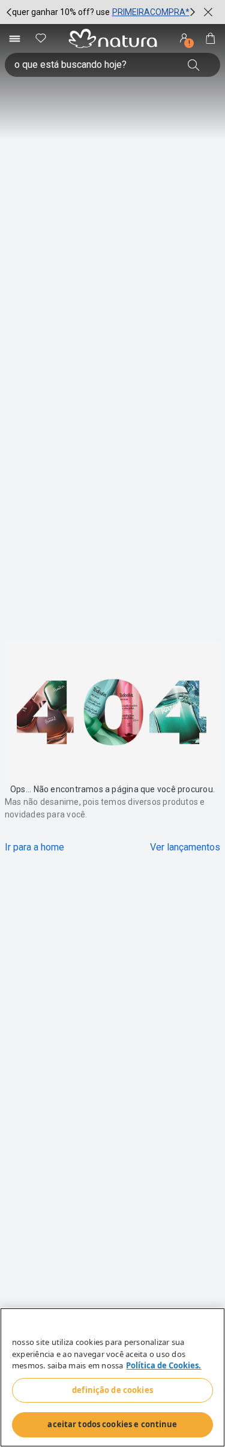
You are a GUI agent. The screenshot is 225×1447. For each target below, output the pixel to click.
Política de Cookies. (163, 1365)
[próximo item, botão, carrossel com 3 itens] (192, 12)
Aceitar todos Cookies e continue (112, 1424)
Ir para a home (34, 847)
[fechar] (208, 12)
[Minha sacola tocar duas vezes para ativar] (211, 38)
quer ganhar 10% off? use (61, 12)
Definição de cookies (112, 1390)
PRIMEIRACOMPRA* (151, 12)
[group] (101, 12)
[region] (112, 1377)
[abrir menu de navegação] (14, 38)
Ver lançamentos (185, 847)
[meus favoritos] (41, 38)
